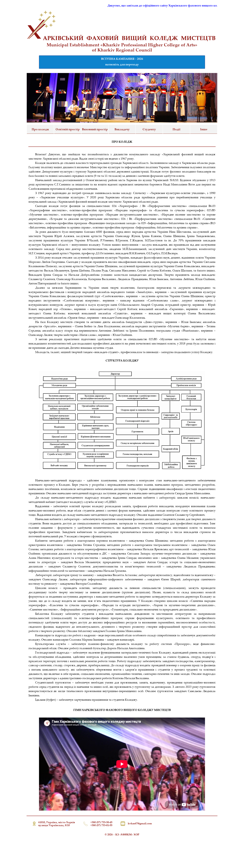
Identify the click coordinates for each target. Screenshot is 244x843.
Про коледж (40, 129)
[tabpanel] (122, 47)
